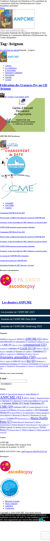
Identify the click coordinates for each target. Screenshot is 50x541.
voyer (3, 432)
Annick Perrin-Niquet (16, 394)
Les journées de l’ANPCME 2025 (17, 312)
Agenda (8, 208)
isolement (22, 354)
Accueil (3, 50)
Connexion (9, 508)
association (22, 342)
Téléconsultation (22, 366)
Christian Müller (12, 403)
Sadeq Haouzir (33, 427)
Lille (23, 361)
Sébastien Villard (15, 430)
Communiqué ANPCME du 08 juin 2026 (12, 213)
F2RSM (29, 351)
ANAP (21, 339)
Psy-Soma (46, 364)
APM (45, 339)
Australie (32, 342)
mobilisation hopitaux (10, 364)
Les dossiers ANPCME (17, 302)
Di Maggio (13, 410)
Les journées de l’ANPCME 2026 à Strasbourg (14, 256)
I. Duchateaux (35, 415)
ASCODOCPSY (7, 342)
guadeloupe (11, 354)
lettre (16, 361)
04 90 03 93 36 (40, 451)
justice (9, 361)
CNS (20, 345)
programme (35, 364)
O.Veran (25, 364)
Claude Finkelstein (33, 403)
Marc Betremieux (24, 418)
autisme (41, 342)
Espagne (21, 351)
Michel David (30, 422)
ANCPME (9, 205)
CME (7, 344)
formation (39, 351)
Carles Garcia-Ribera (32, 401)
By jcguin (9, 97)
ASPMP (33, 398)
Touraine (11, 366)
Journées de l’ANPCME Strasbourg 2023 (21, 326)
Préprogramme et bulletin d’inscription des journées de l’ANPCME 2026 (22, 217)
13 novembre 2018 (21, 97)
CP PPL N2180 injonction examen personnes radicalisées (17, 227)
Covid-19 (28, 348)
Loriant (12, 418)
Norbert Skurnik (19, 425)
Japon (36, 354)
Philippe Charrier (7, 427)
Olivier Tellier (43, 425)
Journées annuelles (18, 357)
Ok (41, 520)
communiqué (34, 344)
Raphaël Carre (22, 427)
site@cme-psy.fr (27, 451)
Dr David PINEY (16, 413)
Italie (30, 354)
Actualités (9, 203)
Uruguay (32, 366)
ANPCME (33, 338)
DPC (46, 348)
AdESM (4, 339)
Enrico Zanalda (42, 413)
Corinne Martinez (36, 407)
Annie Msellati (32, 394)
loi (31, 360)
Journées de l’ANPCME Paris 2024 (18, 319)
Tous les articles (12, 50)
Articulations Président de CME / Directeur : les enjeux (17, 265)
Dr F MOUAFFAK (29, 413)
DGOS (40, 348)
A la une (12, 339)
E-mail (3, 378)
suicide (3, 366)
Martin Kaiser (18, 422)
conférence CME (21, 407)
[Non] (44, 520)
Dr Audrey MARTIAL (27, 410)
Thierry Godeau (29, 430)
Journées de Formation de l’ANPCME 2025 (13, 260)
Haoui (25, 415)
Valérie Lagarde (43, 430)
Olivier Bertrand (32, 425)
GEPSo (3, 354)
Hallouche (17, 415)
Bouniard (7, 401)
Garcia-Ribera (6, 415)
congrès (4, 348)
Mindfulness (41, 361)
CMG (14, 345)
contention (13, 348)
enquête (10, 351)
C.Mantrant (17, 401)
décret (3, 351)
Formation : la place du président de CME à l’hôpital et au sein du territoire (23, 222)
